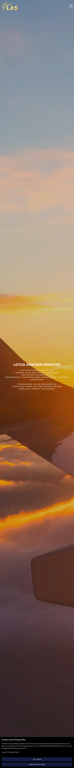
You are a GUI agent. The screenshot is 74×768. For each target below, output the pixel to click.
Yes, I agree (37, 759)
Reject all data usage (37, 764)
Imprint (4, 752)
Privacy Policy (14, 752)
